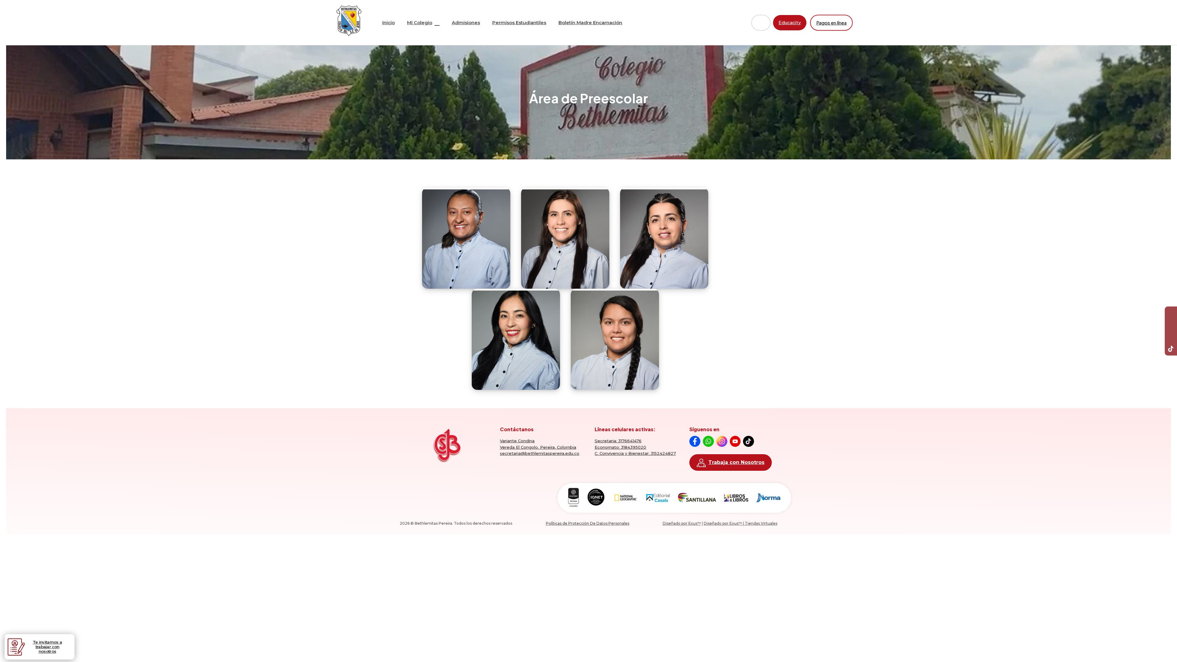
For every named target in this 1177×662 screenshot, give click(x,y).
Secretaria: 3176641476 (618, 440)
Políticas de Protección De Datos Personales (587, 523)
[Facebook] (1171, 312)
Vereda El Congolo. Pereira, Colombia (538, 447)
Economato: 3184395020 (620, 447)
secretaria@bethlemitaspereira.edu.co (539, 453)
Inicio (388, 22)
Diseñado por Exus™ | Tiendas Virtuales (740, 523)
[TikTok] (1171, 349)
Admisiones (466, 22)
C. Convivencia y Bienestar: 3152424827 (635, 453)
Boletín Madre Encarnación (590, 22)
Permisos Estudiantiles (519, 22)
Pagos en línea (831, 22)
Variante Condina (517, 440)
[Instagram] (1171, 337)
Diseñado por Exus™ (682, 523)
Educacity (790, 22)
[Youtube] (1171, 325)
